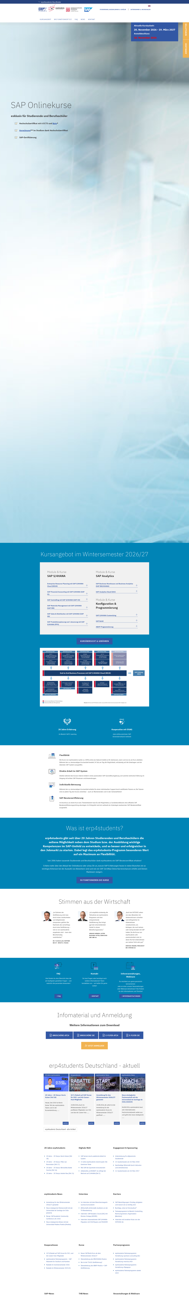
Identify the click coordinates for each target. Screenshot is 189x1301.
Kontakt (91, 19)
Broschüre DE (87, 1035)
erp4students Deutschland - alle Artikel (60, 1129)
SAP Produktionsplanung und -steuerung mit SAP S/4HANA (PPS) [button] (65, 623)
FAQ (76, 19)
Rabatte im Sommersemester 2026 (57, 1265)
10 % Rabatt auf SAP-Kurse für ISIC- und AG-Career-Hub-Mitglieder (81, 1097)
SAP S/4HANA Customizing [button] (106, 615)
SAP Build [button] (99, 621)
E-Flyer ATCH (111, 1035)
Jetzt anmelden (96, 1045)
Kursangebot (45, 19)
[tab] (67, 585)
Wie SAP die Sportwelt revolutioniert (93, 1168)
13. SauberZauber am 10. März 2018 (127, 1162)
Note (55, 123)
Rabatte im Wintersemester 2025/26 (58, 1268)
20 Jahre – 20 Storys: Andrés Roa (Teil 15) (60, 1173)
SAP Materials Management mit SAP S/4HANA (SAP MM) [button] (64, 607)
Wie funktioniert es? (63, 19)
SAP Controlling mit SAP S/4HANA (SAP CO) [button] (63, 600)
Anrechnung (25, 130)
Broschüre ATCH (60, 1035)
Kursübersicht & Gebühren (94, 641)
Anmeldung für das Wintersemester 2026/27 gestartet (105, 1097)
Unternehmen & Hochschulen (141, 9)
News (83, 19)
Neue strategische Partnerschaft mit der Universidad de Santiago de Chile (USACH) (59, 1210)
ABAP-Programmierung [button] (104, 627)
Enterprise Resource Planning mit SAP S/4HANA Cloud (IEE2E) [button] (65, 585)
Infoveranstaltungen (131, 996)
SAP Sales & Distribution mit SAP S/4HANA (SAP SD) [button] (65, 615)
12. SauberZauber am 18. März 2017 (127, 1171)
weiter (65, 1123)
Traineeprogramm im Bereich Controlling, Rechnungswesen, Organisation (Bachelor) (129, 1213)
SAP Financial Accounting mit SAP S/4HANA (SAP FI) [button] (65, 593)
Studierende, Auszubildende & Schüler (113, 9)
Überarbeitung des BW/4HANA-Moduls (94, 1259)
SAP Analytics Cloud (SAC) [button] (106, 592)
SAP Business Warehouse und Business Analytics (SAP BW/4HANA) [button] (114, 585)
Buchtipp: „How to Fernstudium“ (126, 1208)
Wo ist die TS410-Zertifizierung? (91, 1262)
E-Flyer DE (134, 1035)
